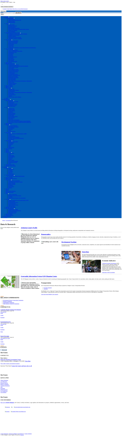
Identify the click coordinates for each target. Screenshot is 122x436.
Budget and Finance (10, 17)
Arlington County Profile (13, 101)
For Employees (4, 391)
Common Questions (5, 385)
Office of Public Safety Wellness (14, 97)
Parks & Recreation (12, 78)
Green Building (11, 128)
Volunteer (10, 95)
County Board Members (13, 41)
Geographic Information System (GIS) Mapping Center (39, 276)
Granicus (22, 434)
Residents (5, 167)
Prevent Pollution (11, 136)
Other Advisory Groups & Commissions (11, 303)
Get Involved (10, 45)
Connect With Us (11, 110)
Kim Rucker (10, 55)
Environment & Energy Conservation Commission (13, 300)
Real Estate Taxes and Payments (14, 195)
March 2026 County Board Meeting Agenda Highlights (19, 121)
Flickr (2, 331)
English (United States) (15, 4)
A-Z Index (5, 217)
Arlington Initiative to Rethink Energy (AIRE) (17, 133)
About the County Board (13, 40)
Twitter (2, 315)
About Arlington (6, 99)
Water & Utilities (9, 214)
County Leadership (9, 48)
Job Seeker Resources (12, 25)
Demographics (11, 102)
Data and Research (9, 100)
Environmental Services (13, 74)
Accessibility (3, 392)
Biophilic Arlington (12, 36)
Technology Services (12, 83)
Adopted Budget (11, 19)
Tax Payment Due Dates (13, 202)
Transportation (8, 140)
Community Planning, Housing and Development (18, 66)
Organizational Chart (12, 52)
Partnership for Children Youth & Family (16, 176)
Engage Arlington (9, 85)
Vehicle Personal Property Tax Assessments (17, 198)
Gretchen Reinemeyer (12, 56)
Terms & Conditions (13, 433)
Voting (7, 98)
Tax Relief (10, 196)
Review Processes (11, 131)
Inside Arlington (11, 117)
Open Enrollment (11, 31)
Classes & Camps (9, 177)
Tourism (7, 150)
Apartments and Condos (13, 209)
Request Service (4, 383)
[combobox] (7, 6)
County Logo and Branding (13, 119)
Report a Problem (5, 384)
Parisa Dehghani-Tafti (12, 61)
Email (2, 313)
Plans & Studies (9, 123)
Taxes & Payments (12, 203)
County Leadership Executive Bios (15, 51)
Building (7, 124)
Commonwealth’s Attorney (13, 90)
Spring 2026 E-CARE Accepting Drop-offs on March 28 (19, 122)
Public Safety (8, 87)
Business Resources (7, 216)
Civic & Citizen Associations (14, 180)
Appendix (46, 288)
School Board (11, 53)
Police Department (12, 79)
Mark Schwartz (11, 59)
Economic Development (13, 71)
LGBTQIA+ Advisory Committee (15, 38)
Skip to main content (5, 1)
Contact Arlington (28, 433)
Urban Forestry (11, 139)
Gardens (10, 134)
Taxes (7, 193)
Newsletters (10, 111)
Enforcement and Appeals (13, 126)
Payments (7, 199)
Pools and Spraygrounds (13, 161)
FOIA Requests (4, 389)
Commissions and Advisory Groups (13, 32)
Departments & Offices (10, 63)
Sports (9, 163)
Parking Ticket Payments (13, 204)
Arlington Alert (11, 89)
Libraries (10, 159)
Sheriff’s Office (11, 82)
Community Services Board (13, 35)
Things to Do (8, 152)
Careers (7, 23)
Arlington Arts (11, 169)
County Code (11, 46)
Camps (9, 154)
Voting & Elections (9, 215)
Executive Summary (48, 287)
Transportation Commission (8, 302)
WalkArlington (11, 147)
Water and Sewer (11, 206)
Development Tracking (12, 103)
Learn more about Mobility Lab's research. (49, 294)
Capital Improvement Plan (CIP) (14, 20)
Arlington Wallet (11, 21)
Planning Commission (7, 301)
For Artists (10, 170)
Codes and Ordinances (12, 125)
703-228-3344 (3, 324)
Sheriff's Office (11, 93)
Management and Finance (13, 77)
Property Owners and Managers (14, 210)
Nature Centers (11, 160)
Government (8, 220)
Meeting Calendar (9, 86)
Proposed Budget (11, 22)
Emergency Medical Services (14, 75)
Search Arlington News (13, 116)
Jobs (2, 387)
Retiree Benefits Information (14, 28)
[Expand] (10, 99)
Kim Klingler (10, 58)
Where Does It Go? (12, 212)
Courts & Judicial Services (13, 70)
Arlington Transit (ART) (13, 141)
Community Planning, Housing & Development (11, 309)
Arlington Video (11, 109)
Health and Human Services (11, 178)
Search (2, 12)
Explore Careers (11, 24)
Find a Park (10, 157)
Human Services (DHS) (13, 76)
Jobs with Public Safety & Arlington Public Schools (18, 29)
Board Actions (11, 44)
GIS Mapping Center (12, 105)
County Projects (9, 62)
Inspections (10, 129)
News (7, 107)
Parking (9, 145)
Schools (7, 149)
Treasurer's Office (11, 84)
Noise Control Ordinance (11, 191)
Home (3, 220)
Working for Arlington (12, 30)
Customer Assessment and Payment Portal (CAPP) (18, 200)
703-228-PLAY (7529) (5, 338)
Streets (9, 146)
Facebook (2, 317)
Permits (9, 130)
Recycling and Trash (10, 208)
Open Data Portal (11, 106)
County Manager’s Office (13, 69)
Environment (8, 132)
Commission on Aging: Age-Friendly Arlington (17, 33)
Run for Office (11, 186)
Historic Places (11, 173)
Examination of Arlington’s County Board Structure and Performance (22, 47)
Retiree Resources (11, 27)
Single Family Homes (12, 211)
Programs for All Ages (12, 162)
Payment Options (11, 201)
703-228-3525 (3, 312)
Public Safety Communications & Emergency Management (20, 80)
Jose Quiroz (10, 54)
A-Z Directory (4, 381)
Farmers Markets (11, 156)
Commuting (10, 144)
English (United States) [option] (15, 8)
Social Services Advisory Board (14, 37)
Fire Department (11, 72)
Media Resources (11, 114)
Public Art (10, 172)
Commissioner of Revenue (13, 64)
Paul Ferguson (11, 60)
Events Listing (11, 115)
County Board (8, 39)
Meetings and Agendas (12, 43)
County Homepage (4, 433)
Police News (10, 118)
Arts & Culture (11, 153)
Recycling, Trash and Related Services (16, 138)
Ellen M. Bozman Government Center (11, 359)
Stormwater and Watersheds (13, 137)
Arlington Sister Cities (10, 164)
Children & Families (10, 175)
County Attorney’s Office (13, 67)
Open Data (85, 252)
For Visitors (10, 171)
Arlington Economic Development (109, 263)
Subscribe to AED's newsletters (108, 272)
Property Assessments (12, 194)
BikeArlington (11, 142)
